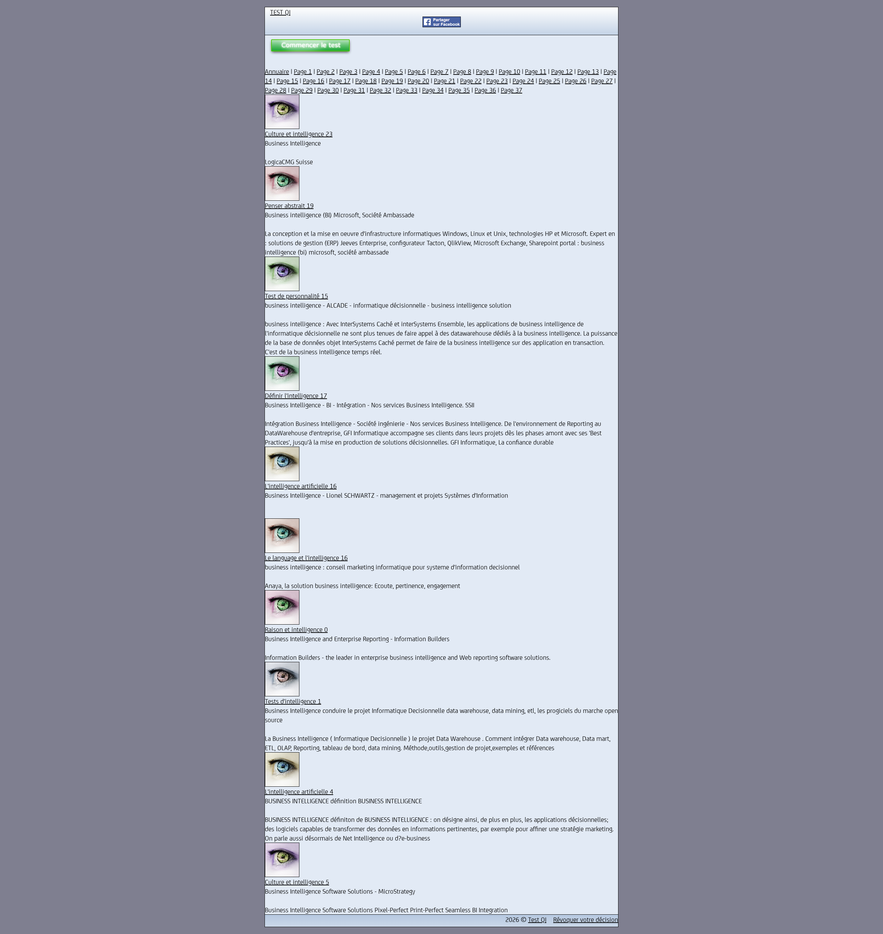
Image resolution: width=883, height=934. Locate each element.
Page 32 (380, 90)
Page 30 (328, 90)
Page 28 (275, 90)
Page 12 (562, 71)
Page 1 (303, 71)
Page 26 (575, 80)
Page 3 (348, 71)
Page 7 (439, 71)
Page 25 (549, 80)
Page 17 (339, 80)
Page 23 (497, 80)
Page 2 (326, 71)
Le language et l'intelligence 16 (306, 557)
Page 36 (485, 90)
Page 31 (354, 90)
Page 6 (417, 71)
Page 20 (418, 80)
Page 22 (471, 80)
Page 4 (371, 71)
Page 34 (433, 90)
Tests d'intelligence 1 (293, 701)
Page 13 (588, 71)
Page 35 (459, 90)
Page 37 (511, 90)
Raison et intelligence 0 (296, 629)
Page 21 (444, 80)
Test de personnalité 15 (296, 295)
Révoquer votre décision (585, 919)
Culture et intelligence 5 (297, 881)
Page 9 (485, 71)
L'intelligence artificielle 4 (299, 791)
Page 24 (523, 80)
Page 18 (366, 80)
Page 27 (602, 80)
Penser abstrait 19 (289, 205)
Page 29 (301, 90)
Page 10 (509, 71)
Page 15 (287, 80)
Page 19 (392, 80)
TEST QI (280, 12)
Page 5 (394, 71)
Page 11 (535, 71)
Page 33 (406, 90)
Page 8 (462, 71)
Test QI (537, 919)
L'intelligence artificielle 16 (301, 485)
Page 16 (313, 80)
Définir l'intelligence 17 (296, 395)
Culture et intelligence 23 (299, 133)
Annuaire (277, 71)
